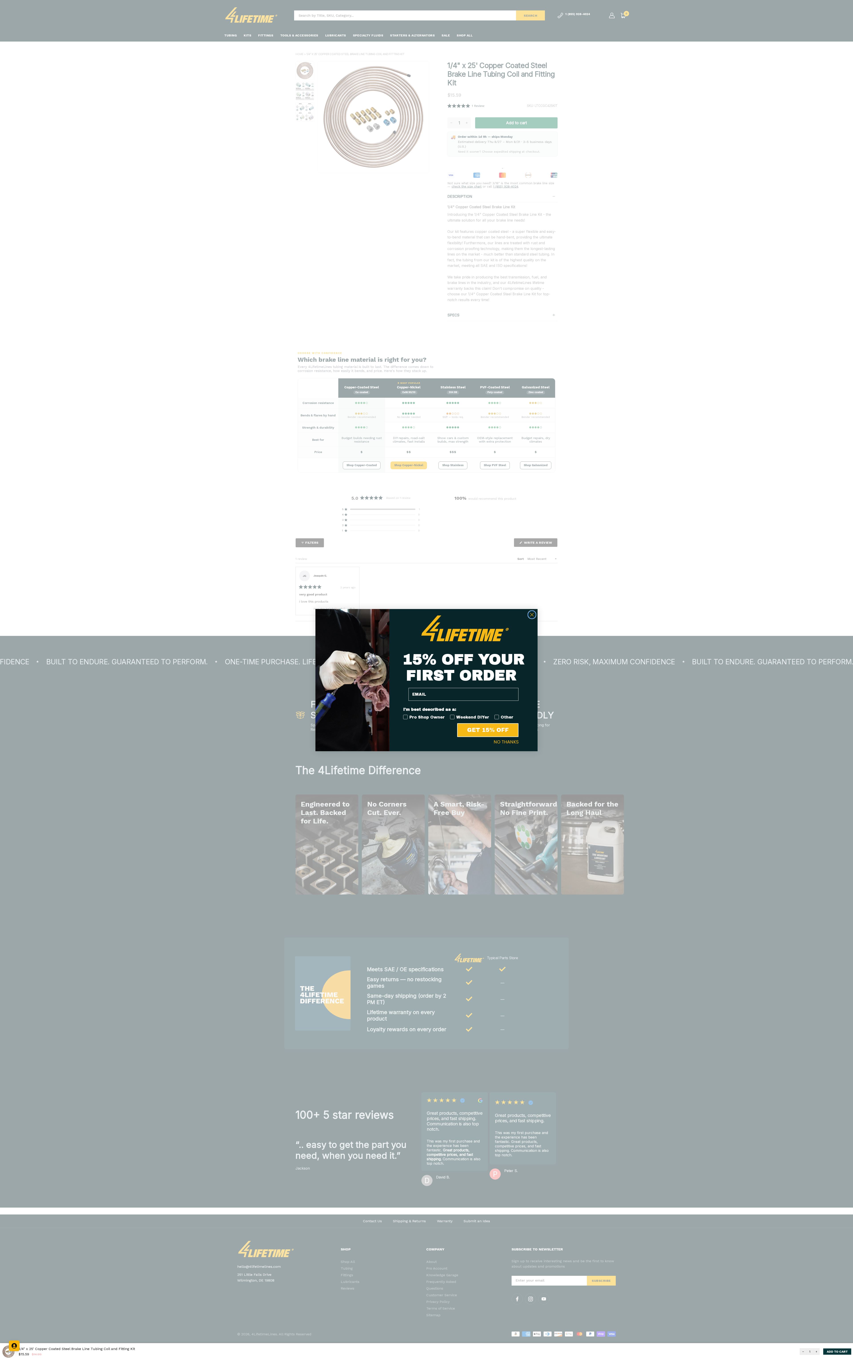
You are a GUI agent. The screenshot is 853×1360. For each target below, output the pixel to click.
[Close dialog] (532, 615)
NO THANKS (506, 742)
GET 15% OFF (488, 730)
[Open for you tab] (14, 1345)
